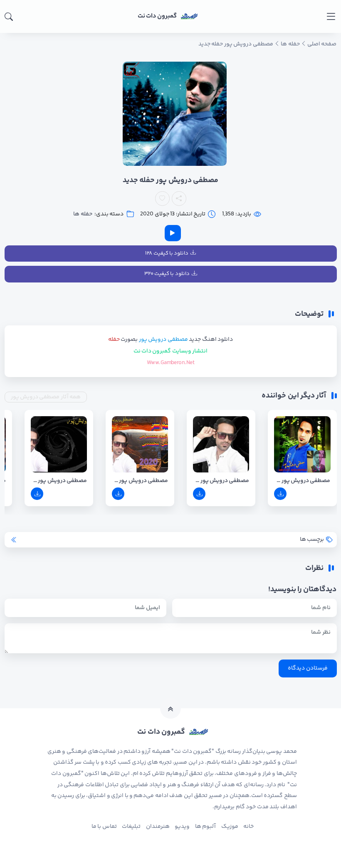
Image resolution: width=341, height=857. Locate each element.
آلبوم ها (205, 826)
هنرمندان (158, 826)
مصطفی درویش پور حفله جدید (221, 481)
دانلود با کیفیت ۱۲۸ (166, 253)
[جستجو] (9, 16)
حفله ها (82, 214)
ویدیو (182, 826)
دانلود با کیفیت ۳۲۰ (167, 274)
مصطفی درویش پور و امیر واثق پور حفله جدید (302, 481)
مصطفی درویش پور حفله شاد (59, 481)
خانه (248, 826)
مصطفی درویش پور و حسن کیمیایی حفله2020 (140, 481)
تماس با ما (104, 826)
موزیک (229, 826)
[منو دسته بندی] (331, 16)
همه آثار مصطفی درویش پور (46, 397)
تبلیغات (131, 826)
